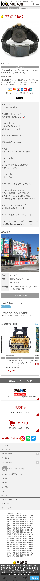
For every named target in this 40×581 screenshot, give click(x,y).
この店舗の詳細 (20, 295)
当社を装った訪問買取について (12, 474)
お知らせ (4, 491)
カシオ (8, 307)
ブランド (23, 316)
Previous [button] (2, 40)
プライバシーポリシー (9, 499)
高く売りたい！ (6, 453)
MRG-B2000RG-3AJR (7, 316)
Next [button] (37, 40)
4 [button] (24, 61)
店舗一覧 (4, 478)
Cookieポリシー (7, 504)
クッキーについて (10, 574)
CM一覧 (4, 495)
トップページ (3, 8)
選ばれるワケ (6, 449)
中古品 (17, 316)
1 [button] (16, 61)
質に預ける (5, 458)
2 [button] (19, 61)
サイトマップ (6, 508)
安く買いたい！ (14, 8)
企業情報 (4, 483)
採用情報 (4, 487)
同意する (35, 578)
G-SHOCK (4, 318)
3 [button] (22, 61)
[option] (20, 40)
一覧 (35, 324)
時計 (2, 307)
